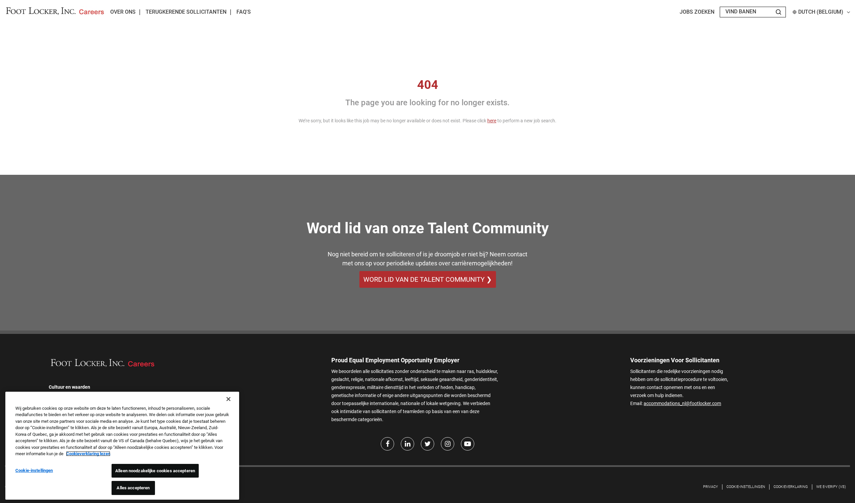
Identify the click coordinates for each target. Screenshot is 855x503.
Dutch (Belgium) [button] (820, 12)
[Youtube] (467, 444)
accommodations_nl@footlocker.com (682, 403)
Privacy (710, 487)
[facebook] (387, 444)
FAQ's (243, 12)
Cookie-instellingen (745, 487)
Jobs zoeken (697, 12)
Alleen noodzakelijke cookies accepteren (155, 470)
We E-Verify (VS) (831, 487)
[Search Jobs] (779, 12)
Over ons (123, 12)
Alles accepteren (133, 487)
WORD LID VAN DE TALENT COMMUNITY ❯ (427, 279)
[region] (122, 446)
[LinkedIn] (407, 444)
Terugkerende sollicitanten (186, 12)
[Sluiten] (228, 399)
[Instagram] (447, 444)
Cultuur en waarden (69, 387)
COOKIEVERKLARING (791, 487)
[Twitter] (427, 444)
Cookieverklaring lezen (88, 453)
